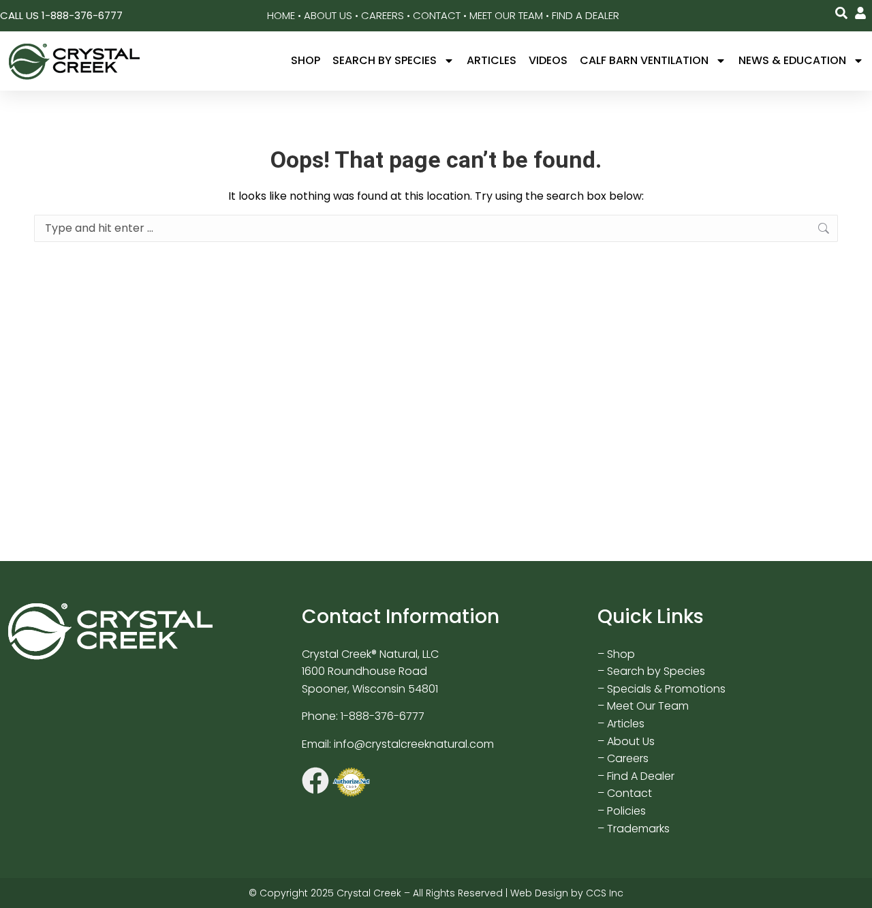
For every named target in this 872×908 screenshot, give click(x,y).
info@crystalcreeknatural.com (414, 744)
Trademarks (638, 828)
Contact (437, 15)
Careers (382, 15)
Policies (626, 811)
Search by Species (384, 60)
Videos (548, 60)
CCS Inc (604, 893)
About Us (328, 15)
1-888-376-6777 (382, 716)
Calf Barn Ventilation (644, 60)
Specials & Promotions (666, 689)
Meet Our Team (506, 15)
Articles (491, 60)
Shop (305, 60)
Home (281, 15)
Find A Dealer (585, 15)
